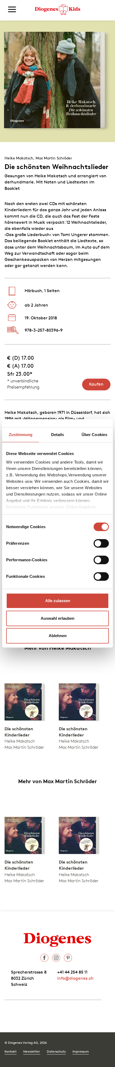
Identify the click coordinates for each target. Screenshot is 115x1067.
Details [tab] (57, 434)
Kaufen (96, 384)
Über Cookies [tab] (94, 434)
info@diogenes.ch (75, 978)
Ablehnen (58, 635)
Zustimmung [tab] (21, 434)
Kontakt (11, 1051)
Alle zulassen (57, 600)
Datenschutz (56, 1051)
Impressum (80, 1051)
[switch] (101, 543)
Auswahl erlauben (57, 618)
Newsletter (31, 1051)
